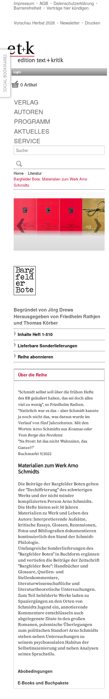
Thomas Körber (41, 322)
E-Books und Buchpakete (43, 683)
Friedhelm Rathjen (80, 316)
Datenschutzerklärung (73, 3)
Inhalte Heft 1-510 (35, 334)
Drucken (92, 23)
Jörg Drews (60, 309)
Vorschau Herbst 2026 (34, 23)
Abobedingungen (35, 671)
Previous (21, 226)
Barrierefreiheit (27, 8)
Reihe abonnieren (35, 357)
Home (19, 173)
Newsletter (70, 23)
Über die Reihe (32, 375)
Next (98, 226)
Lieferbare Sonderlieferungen (47, 345)
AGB (44, 3)
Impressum (24, 3)
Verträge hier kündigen (68, 8)
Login (17, 72)
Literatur (35, 173)
